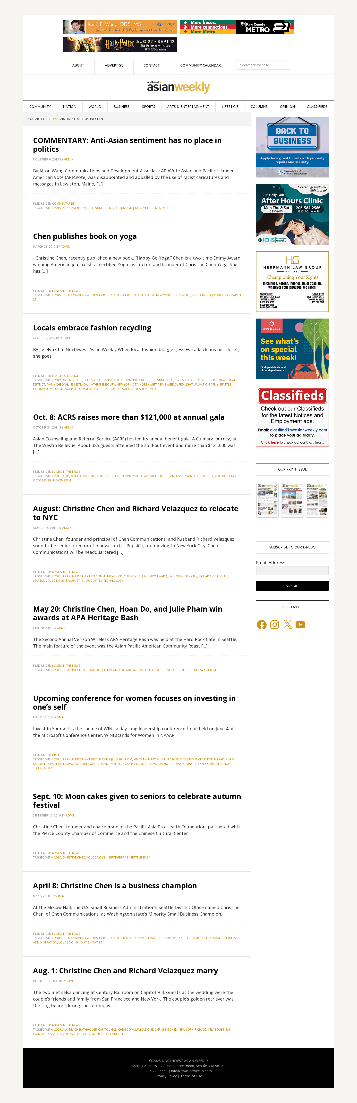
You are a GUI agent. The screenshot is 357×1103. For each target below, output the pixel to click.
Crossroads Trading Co (193, 380)
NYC (171, 576)
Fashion (73, 376)
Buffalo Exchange (98, 380)
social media (149, 389)
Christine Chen (100, 208)
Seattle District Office (195, 938)
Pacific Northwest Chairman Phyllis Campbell (103, 764)
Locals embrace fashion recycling (92, 328)
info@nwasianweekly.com (191, 1071)
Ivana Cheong (57, 384)
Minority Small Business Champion (149, 938)
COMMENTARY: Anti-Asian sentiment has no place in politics (127, 144)
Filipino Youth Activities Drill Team (148, 476)
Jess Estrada (79, 384)
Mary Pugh (156, 759)
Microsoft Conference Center (189, 759)
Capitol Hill (107, 1029)
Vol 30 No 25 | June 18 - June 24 (179, 670)
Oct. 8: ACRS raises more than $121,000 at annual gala (129, 417)
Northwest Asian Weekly (178, 88)
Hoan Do (93, 670)
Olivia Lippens (56, 764)
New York (186, 1029)
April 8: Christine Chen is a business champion (115, 886)
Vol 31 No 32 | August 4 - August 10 (110, 389)
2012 (57, 380)
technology (113, 581)
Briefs (56, 755)
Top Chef (206, 476)
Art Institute (72, 380)
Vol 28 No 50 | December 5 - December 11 (93, 1034)
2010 (57, 857)
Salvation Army (206, 384)
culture (210, 670)
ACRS (65, 476)
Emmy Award (157, 576)
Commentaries (63, 204)
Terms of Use (191, 1076)
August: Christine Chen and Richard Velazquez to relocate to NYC (135, 513)
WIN (201, 764)
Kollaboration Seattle (137, 670)
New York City (167, 295)
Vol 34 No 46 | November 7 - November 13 (144, 208)
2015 (57, 208)
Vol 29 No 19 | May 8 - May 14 (80, 942)
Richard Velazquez (213, 576)
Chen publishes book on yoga (85, 236)
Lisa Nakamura (187, 476)
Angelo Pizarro (83, 476)
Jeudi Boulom (121, 759)
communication (217, 764)
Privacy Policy (166, 1076)
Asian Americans (74, 208)
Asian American (74, 576)
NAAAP (219, 759)
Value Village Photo (66, 389)
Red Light (185, 384)
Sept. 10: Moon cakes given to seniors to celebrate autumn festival (137, 800)
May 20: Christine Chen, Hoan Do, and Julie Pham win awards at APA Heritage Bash (127, 613)
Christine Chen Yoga (139, 295)
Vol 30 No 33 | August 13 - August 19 (74, 581)
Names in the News (66, 291)
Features (59, 376)
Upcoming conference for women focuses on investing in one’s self (134, 702)
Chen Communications (80, 295)
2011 (57, 476)
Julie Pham (110, 670)
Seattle (184, 295)
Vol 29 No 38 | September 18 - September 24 (118, 857)
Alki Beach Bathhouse (79, 1029)
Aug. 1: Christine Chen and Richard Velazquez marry (125, 971)
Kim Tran (140, 759)
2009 (57, 1029)
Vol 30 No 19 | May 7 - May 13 (175, 764)
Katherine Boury (102, 384)
